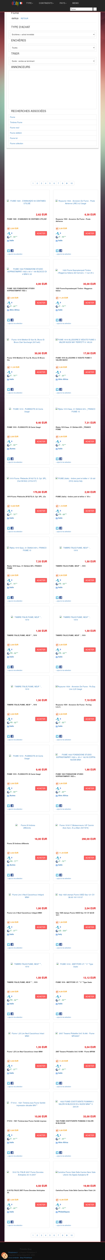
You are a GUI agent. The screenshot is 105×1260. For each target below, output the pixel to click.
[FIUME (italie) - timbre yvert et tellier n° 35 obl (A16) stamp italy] (76, 479)
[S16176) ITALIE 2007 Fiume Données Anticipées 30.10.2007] (27, 1173)
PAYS (62, 3)
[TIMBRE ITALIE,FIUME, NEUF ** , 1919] (27, 965)
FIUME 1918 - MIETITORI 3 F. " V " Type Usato (74, 982)
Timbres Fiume (16, 122)
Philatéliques (64, 1211)
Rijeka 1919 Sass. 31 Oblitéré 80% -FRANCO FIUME (24, 567)
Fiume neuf (14, 127)
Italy (60, 934)
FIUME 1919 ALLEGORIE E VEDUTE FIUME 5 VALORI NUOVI (73, 359)
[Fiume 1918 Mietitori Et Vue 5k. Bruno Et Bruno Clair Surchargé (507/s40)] (27, 340)
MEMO (75, 3)
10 (72, 183)
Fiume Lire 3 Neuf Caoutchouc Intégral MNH (24, 913)
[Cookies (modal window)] (4, 1255)
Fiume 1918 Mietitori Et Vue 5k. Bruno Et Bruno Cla (26, 359)
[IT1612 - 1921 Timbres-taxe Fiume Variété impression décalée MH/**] (27, 1104)
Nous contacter (13, 1257)
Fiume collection (16, 143)
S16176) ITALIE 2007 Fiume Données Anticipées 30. (26, 1191)
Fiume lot (14, 138)
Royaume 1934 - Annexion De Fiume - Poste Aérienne (73, 220)
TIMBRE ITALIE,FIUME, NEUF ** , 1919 (22, 982)
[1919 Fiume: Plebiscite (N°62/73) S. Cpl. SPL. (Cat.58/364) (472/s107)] (27, 479)
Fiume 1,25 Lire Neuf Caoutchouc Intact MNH (25, 1051)
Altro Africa (14, 309)
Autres (12, 448)
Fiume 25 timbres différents (18, 843)
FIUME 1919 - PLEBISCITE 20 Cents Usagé (24, 427)
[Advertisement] (52, 90)
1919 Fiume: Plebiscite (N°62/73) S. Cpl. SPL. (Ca (26, 496)
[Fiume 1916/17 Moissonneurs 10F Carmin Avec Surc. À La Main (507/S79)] (76, 826)
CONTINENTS (45, 3)
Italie (12, 240)
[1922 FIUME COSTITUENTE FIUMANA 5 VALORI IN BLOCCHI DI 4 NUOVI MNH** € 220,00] (76, 1104)
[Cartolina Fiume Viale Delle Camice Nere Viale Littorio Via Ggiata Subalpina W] (76, 1173)
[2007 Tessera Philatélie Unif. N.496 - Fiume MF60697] (76, 1034)
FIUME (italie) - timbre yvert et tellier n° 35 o (73, 496)
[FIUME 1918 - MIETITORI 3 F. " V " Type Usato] (76, 965)
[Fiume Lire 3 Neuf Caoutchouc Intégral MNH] (27, 895)
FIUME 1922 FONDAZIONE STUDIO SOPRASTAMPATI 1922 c (21, 289)
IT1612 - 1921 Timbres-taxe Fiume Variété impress (26, 1121)
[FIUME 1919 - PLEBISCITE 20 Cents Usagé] (27, 410)
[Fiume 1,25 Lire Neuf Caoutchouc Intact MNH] (26, 1034)
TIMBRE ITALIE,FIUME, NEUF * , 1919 (70, 566)
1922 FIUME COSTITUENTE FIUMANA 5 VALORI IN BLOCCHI (74, 1122)
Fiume (12, 117)
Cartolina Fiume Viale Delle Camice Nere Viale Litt (75, 1190)
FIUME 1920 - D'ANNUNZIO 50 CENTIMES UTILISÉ (27, 219)
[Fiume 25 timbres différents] (27, 826)
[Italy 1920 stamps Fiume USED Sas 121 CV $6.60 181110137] (76, 895)
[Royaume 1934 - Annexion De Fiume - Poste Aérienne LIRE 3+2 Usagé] (76, 202)
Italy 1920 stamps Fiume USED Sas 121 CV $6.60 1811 (75, 914)
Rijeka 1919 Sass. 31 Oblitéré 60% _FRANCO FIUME (73, 428)
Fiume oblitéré (16, 133)
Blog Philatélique (26, 1257)
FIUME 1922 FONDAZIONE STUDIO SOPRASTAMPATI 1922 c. (69, 775)
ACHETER (41, 233)
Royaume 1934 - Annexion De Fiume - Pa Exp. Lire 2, (74, 705)
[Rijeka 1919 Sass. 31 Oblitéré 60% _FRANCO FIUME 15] (76, 410)
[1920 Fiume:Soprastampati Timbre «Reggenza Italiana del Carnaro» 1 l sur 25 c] (76, 271)
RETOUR (24, 18)
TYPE (29, 3)
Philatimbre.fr (13, 1252)
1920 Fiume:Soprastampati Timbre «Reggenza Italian (74, 289)
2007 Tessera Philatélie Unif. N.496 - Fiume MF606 (75, 1051)
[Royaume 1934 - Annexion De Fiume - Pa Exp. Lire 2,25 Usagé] (76, 687)
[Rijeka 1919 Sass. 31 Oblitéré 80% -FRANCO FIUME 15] (27, 549)
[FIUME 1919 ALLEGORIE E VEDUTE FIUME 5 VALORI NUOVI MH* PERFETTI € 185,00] (76, 340)
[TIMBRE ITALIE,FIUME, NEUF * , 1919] (75, 549)
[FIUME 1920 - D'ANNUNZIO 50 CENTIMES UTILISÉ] (27, 202)
